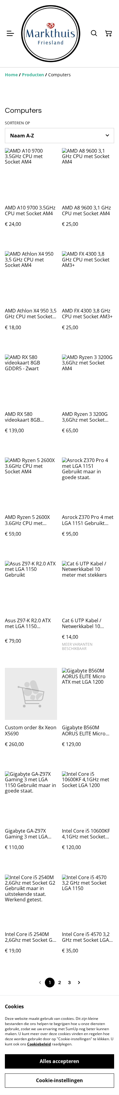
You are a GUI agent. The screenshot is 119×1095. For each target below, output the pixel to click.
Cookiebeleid (39, 1044)
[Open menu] (10, 33)
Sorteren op (17, 123)
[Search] (94, 33)
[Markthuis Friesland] (50, 33)
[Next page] (79, 982)
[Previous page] (40, 982)
